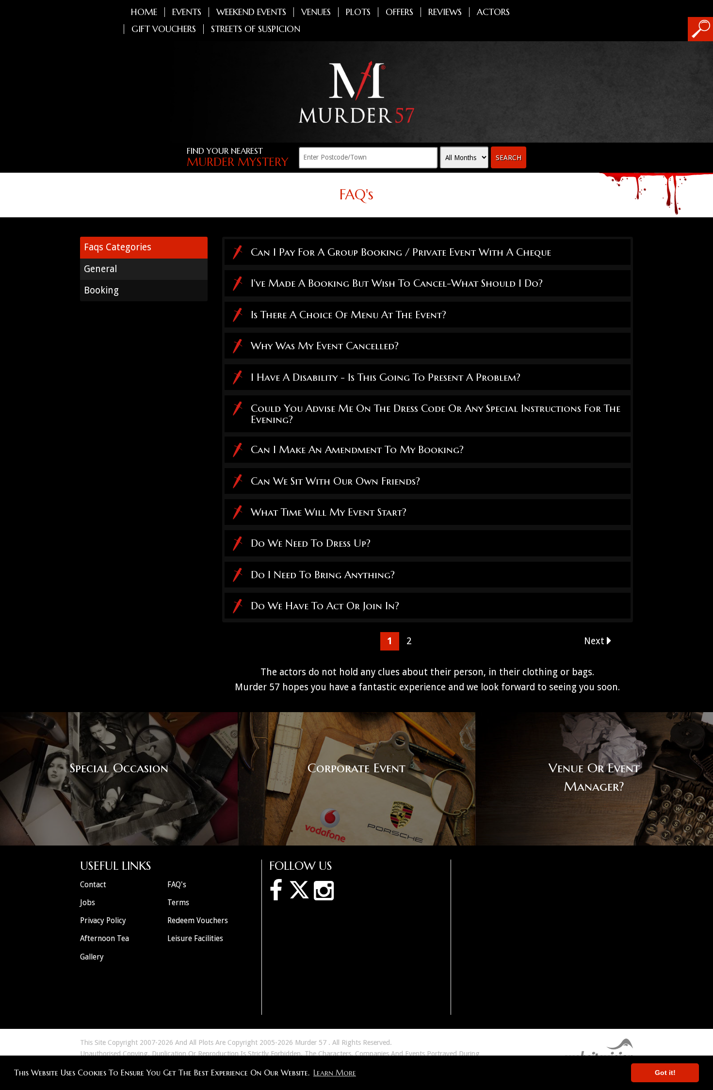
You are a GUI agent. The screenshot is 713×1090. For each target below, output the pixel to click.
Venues (316, 12)
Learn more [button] (334, 1072)
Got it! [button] (665, 1072)
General (100, 269)
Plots (358, 12)
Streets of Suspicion (255, 29)
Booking (101, 290)
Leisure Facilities (195, 938)
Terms (178, 902)
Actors (493, 12)
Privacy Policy (103, 920)
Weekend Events (251, 12)
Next (595, 641)
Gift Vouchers (163, 29)
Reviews (445, 12)
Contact (93, 884)
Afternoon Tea (104, 938)
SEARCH (508, 158)
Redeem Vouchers (197, 920)
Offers (399, 12)
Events (186, 12)
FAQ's (176, 884)
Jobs (87, 902)
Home (144, 12)
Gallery (92, 956)
